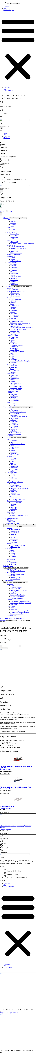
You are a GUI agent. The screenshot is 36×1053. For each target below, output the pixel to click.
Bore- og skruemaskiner (17, 246)
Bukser (12, 551)
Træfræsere (13, 498)
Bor (8, 439)
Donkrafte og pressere (13, 517)
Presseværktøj (14, 280)
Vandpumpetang (14, 305)
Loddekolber (14, 278)
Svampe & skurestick (16, 587)
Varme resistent (14, 536)
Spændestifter (14, 467)
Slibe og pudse (11, 232)
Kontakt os (6, 6)
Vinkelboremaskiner (16, 253)
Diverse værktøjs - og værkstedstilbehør (18, 515)
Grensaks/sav (14, 426)
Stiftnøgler (13, 334)
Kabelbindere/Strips (12, 518)
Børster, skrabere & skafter (17, 595)
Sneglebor (13, 453)
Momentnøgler (14, 326)
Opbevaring (13, 509)
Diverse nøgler (14, 331)
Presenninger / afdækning (14, 434)
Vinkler (12, 384)
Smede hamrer (14, 396)
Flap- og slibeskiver (15, 486)
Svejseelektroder (15, 579)
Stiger (12, 505)
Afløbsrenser (14, 267)
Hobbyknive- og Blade (16, 345)
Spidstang (13, 300)
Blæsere (12, 283)
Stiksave (12, 226)
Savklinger (13, 490)
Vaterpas (12, 381)
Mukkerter (13, 397)
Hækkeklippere (14, 413)
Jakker (12, 550)
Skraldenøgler (14, 367)
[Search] (1, 190)
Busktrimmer (14, 421)
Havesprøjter (14, 424)
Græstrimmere (14, 410)
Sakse (8, 402)
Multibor (12, 442)
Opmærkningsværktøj (16, 388)
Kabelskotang (14, 316)
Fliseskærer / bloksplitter (13, 254)
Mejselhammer (14, 251)
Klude (12, 585)
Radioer (12, 275)
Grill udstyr (13, 431)
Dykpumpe (13, 270)
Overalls (12, 555)
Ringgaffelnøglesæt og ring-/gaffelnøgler (21, 327)
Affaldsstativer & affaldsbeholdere (19, 612)
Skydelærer (13, 377)
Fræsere (9, 496)
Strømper (13, 558)
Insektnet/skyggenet (15, 432)
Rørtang (12, 304)
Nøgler (9, 320)
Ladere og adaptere (15, 261)
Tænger (9, 297)
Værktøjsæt (10, 288)
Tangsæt (12, 308)
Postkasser (10, 435)
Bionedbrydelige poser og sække (19, 611)
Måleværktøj (10, 373)
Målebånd (13, 380)
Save (8, 219)
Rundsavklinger (14, 483)
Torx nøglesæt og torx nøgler (18, 329)
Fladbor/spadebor (15, 455)
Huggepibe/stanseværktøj (17, 351)
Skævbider (13, 318)
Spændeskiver (14, 466)
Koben (12, 354)
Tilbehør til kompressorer (17, 574)
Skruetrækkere (14, 293)
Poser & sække (11, 606)
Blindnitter (13, 458)
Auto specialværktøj (12, 391)
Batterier (12, 257)
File (11, 353)
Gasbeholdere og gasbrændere (18, 416)
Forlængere (13, 365)
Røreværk (13, 265)
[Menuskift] (1, 214)
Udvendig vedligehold (16, 598)
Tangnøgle (13, 307)
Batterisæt (13, 259)
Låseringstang (14, 313)
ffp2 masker (13, 562)
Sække (12, 607)
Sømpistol (13, 231)
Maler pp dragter (15, 547)
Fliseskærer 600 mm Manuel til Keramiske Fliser (15, 787)
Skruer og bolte (11, 456)
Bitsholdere (13, 478)
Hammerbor (13, 440)
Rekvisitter (10, 584)
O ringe (12, 461)
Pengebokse (13, 362)
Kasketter (13, 556)
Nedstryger (13, 343)
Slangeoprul (13, 507)
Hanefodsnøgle (14, 370)
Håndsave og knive (12, 335)
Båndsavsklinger (15, 494)
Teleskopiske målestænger (17, 389)
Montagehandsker (15, 529)
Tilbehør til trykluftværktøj (17, 571)
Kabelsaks (13, 405)
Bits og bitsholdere (12, 472)
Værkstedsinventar (15, 502)
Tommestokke (14, 375)
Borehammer (14, 250)
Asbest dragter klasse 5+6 (17, 545)
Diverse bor (13, 452)
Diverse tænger (14, 315)
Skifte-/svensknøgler (16, 324)
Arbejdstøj (10, 548)
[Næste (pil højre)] (33, 526)
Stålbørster (13, 493)
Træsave (12, 340)
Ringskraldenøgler (15, 332)
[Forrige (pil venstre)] (3, 526)
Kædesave (13, 224)
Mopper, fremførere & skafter (18, 590)
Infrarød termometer (15, 383)
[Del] (26, 2)
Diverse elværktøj (12, 262)
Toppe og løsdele (11, 364)
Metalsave (13, 339)
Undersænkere (14, 447)
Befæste (9, 227)
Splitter (12, 471)
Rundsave (13, 223)
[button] (18, 48)
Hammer (9, 392)
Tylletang (13, 302)
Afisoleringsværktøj (15, 299)
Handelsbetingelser (8, 10)
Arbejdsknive (14, 337)
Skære (8, 240)
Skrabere (12, 342)
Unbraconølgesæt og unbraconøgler (20, 323)
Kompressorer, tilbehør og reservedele (20, 603)
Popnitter (12, 459)
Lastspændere (11, 521)
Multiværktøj (14, 242)
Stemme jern (13, 359)
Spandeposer (14, 609)
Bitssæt (12, 477)
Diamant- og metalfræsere (17, 499)
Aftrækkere (10, 520)
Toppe (12, 369)
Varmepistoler (14, 273)
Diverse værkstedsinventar (14, 501)
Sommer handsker (15, 531)
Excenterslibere (14, 234)
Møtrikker (13, 464)
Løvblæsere (13, 415)
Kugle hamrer (14, 399)
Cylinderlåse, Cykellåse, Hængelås (20, 361)
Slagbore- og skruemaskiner (18, 248)
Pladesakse (13, 272)
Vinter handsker (14, 532)
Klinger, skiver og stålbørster (15, 482)
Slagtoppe (13, 372)
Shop (4, 8)
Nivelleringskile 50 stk (7, 806)
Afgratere (13, 356)
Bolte (11, 463)
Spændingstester (14, 378)
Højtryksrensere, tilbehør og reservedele (21, 601)
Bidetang (12, 312)
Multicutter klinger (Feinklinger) (19, 488)
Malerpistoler (14, 284)
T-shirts (12, 553)
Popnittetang (13, 310)
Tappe (12, 513)
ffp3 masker (13, 564)
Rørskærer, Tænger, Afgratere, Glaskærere (22, 243)
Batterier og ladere (12, 256)
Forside (2, 618)
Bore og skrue (11, 245)
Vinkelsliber (13, 235)
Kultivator (13, 420)
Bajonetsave (13, 221)
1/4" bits (12, 474)
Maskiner (9, 599)
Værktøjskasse (14, 289)
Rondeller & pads (15, 588)
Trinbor (12, 445)
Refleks (12, 537)
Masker (9, 561)
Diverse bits (13, 480)
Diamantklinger (14, 485)
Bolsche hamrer (14, 400)
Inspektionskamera (15, 276)
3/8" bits (12, 475)
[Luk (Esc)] (30, 2)
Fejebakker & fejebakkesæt (18, 596)
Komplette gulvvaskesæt (17, 592)
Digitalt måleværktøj (16, 386)
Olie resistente (14, 539)
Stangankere (13, 429)
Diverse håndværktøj (13, 348)
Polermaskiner (14, 237)
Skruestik (13, 504)
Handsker (9, 528)
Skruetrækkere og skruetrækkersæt (16, 291)
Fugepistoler (13, 358)
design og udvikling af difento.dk (9, 1012)
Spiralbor (13, 450)
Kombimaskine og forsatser (18, 412)
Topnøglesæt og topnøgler (17, 321)
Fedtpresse (13, 281)
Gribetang (13, 423)
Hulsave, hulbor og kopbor (17, 444)
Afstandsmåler (14, 264)
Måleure (12, 510)
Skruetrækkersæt (15, 294)
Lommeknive (14, 346)
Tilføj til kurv (4, 647)
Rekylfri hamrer (14, 394)
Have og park (11, 409)
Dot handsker (14, 540)
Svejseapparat (11, 575)
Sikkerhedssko (11, 559)
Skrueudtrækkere (15, 296)
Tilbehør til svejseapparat (17, 577)
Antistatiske (13, 542)
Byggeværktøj (13, 618)
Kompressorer (11, 572)
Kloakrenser (13, 269)
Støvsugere (13, 604)
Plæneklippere (14, 418)
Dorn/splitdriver (14, 350)
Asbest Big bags (11, 615)
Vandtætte (13, 534)
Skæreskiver (13, 491)
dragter (9, 543)
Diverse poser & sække (16, 614)
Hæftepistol (13, 229)
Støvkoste (13, 593)
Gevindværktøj (11, 512)
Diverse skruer (14, 469)
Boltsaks (12, 403)
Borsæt (12, 448)
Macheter (13, 428)
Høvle (12, 238)
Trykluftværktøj (11, 569)
